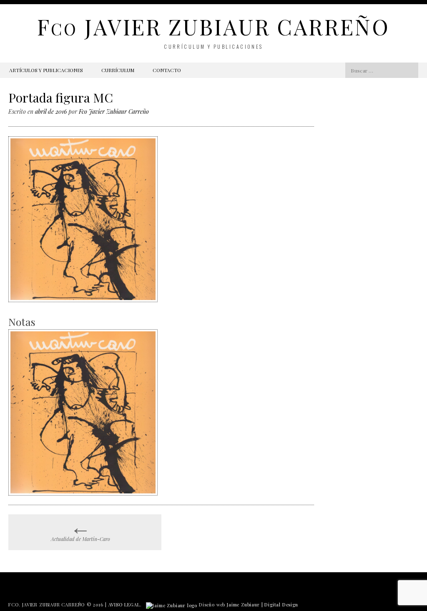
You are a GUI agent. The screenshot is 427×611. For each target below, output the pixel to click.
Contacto (167, 70)
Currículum (117, 70)
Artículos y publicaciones (46, 70)
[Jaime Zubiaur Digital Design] (171, 604)
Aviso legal (124, 604)
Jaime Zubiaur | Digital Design (262, 604)
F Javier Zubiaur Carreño (213, 26)
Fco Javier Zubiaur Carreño (114, 111)
